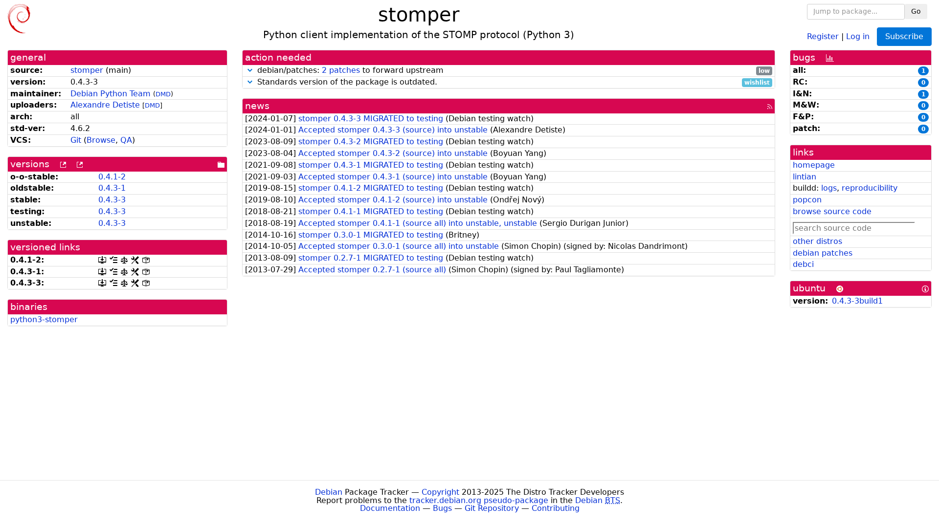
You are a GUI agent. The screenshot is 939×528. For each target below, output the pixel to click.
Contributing (556, 508)
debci (803, 264)
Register (823, 36)
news (257, 105)
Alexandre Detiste (105, 105)
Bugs (442, 508)
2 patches (341, 70)
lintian (804, 176)
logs (829, 188)
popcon (807, 199)
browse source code (832, 211)
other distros (817, 241)
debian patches (822, 253)
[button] (249, 70)
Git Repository (492, 508)
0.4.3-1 (112, 188)
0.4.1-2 (112, 176)
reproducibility (869, 188)
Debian (328, 492)
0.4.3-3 (112, 199)
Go (916, 11)
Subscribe (904, 36)
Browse (101, 140)
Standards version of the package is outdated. (512, 82)
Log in (858, 36)
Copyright (440, 492)
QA (126, 140)
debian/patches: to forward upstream (512, 70)
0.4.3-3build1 (857, 301)
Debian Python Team (110, 93)
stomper (86, 70)
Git (75, 140)
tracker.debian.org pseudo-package (478, 500)
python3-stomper (44, 319)
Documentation (390, 508)
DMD (163, 94)
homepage (814, 165)
